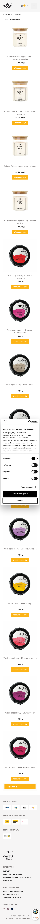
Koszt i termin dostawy (13, 891)
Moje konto (8, 880)
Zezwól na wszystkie (20, 494)
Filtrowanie (12, 787)
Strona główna (7, 14)
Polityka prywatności (12, 874)
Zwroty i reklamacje (12, 898)
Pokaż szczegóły (27, 487)
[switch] (34, 465)
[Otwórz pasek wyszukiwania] (28, 6)
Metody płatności (11, 894)
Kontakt (6, 871)
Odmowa (20, 500)
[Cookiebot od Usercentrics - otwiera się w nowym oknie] (28, 421)
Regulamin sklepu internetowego (17, 877)
